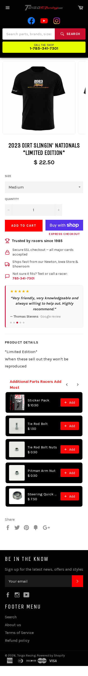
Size (8, 176)
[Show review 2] (14, 322)
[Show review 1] (11, 322)
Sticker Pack (38, 400)
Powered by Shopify (51, 655)
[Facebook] (31, 20)
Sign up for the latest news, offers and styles (44, 569)
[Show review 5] (23, 322)
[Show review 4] (20, 322)
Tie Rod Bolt (38, 423)
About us (13, 624)
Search (11, 617)
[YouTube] (44, 20)
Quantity (12, 199)
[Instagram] (56, 20)
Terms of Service (19, 632)
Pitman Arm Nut (41, 470)
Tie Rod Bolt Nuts (42, 447)
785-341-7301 (23, 278)
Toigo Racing (26, 655)
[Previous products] (67, 384)
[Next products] (77, 384)
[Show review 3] (17, 322)
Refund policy (17, 640)
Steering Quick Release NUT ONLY (42, 494)
